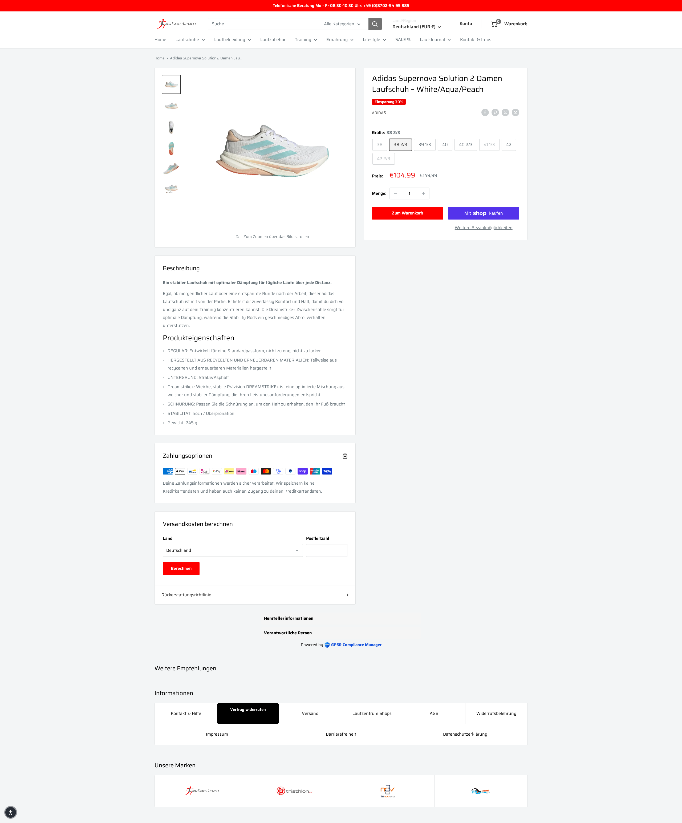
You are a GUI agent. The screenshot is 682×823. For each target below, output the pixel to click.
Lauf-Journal (432, 39)
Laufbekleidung (229, 39)
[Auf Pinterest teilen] (495, 112)
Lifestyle (371, 39)
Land (167, 538)
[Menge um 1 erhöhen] (423, 193)
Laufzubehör (273, 39)
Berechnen (181, 568)
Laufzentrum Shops (372, 713)
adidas (379, 113)
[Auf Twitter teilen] (505, 112)
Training (303, 39)
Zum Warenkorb (407, 213)
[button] (10, 812)
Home (160, 39)
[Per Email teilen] (515, 112)
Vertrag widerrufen (248, 709)
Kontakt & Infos (475, 39)
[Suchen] (375, 24)
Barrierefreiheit (341, 734)
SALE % (403, 39)
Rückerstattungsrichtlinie (186, 594)
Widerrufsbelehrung (496, 713)
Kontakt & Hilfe (186, 713)
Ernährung (337, 39)
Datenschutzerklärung (465, 734)
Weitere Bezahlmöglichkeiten (484, 228)
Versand (310, 713)
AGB (434, 713)
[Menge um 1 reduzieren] (395, 193)
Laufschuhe (187, 39)
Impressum (217, 734)
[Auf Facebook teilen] (485, 112)
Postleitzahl (317, 538)
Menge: (379, 193)
